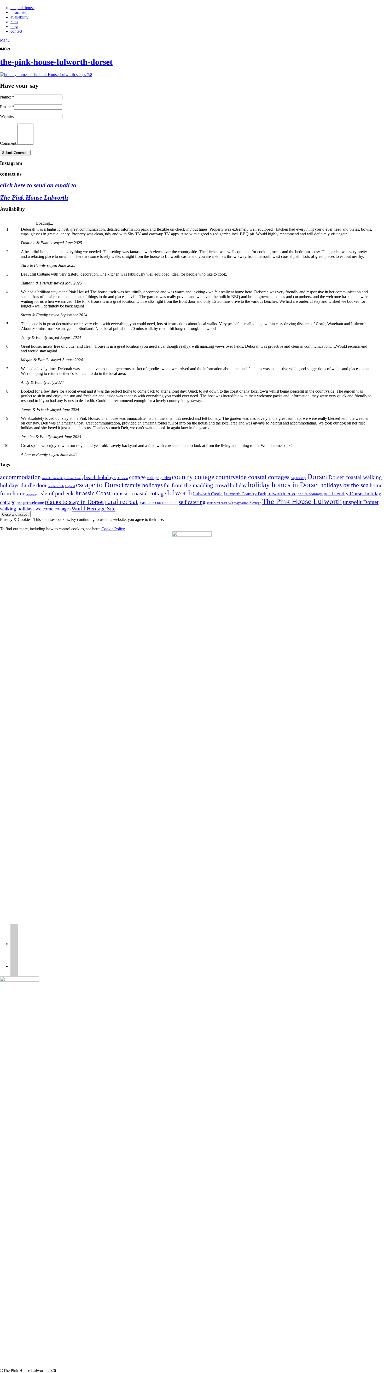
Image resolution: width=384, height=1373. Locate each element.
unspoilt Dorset (361, 502)
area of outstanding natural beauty (62, 478)
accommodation (20, 477)
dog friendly (298, 478)
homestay (32, 494)
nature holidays (310, 494)
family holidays (144, 485)
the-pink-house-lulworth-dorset (56, 62)
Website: (7, 116)
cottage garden (159, 477)
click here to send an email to (38, 185)
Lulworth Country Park (245, 493)
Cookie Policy (113, 529)
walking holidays (17, 508)
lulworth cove (281, 493)
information (20, 12)
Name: (7, 97)
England (70, 486)
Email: (7, 106)
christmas (122, 478)
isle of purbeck (56, 493)
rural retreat (121, 501)
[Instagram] (14, 943)
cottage (137, 477)
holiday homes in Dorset (283, 485)
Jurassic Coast (92, 493)
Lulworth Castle (208, 493)
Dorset (317, 476)
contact (16, 31)
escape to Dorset (100, 485)
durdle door (34, 485)
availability (19, 17)
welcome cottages (53, 508)
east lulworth (56, 486)
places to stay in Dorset (74, 501)
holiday (238, 485)
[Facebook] (14, 966)
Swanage (255, 503)
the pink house (22, 7)
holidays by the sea (344, 485)
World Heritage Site (93, 508)
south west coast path (220, 503)
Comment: (8, 143)
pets (19, 503)
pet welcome (33, 503)
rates (14, 22)
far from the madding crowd (196, 485)
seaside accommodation (158, 502)
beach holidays (100, 477)
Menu (5, 40)
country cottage (193, 477)
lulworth (179, 493)
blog (14, 26)
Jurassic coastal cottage (139, 493)
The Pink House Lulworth (34, 197)
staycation (241, 503)
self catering (192, 502)
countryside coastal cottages (253, 476)
